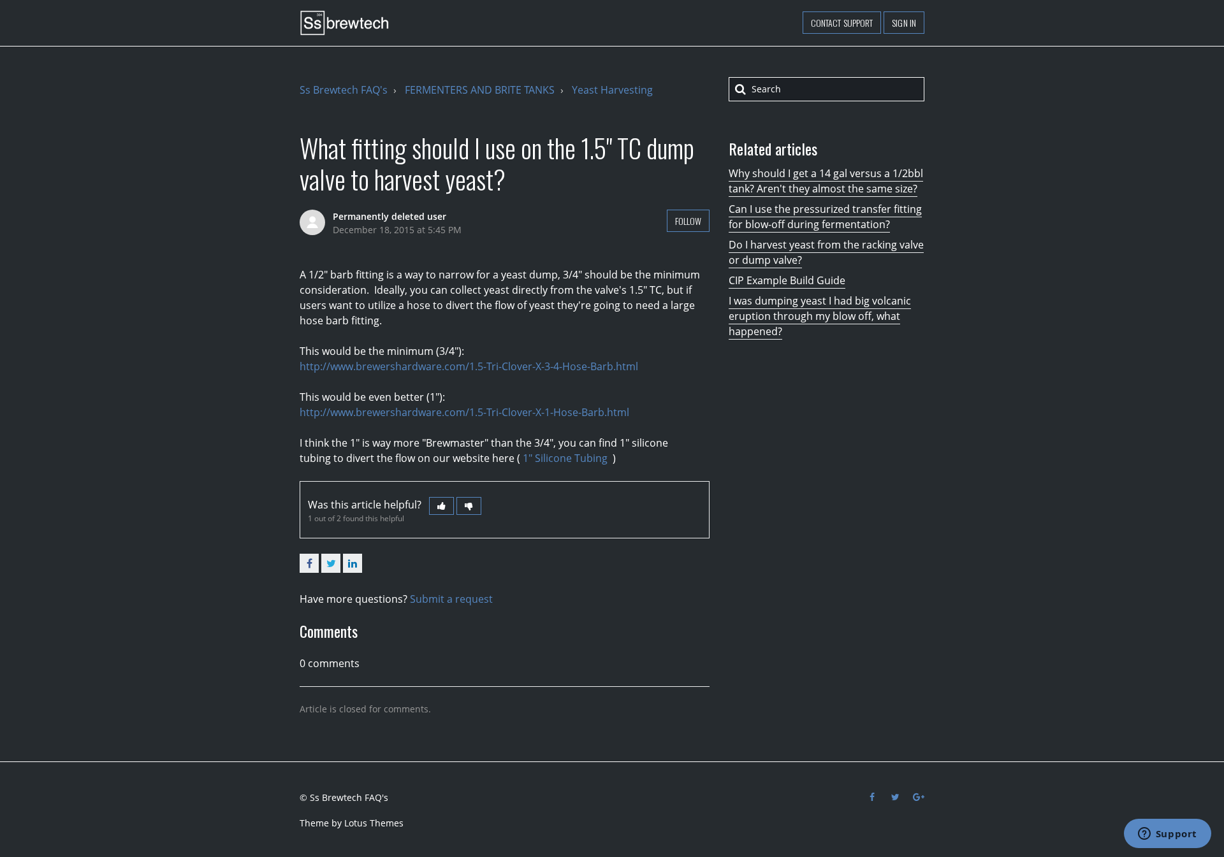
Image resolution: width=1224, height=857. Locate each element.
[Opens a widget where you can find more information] (1167, 835)
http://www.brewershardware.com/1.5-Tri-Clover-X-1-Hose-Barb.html (464, 412)
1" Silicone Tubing (566, 458)
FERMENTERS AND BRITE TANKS (480, 90)
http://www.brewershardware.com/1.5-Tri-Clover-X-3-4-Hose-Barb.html (469, 366)
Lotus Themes (374, 823)
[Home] (344, 23)
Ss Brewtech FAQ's (344, 90)
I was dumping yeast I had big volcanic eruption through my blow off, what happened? (820, 316)
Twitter (330, 563)
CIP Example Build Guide (787, 280)
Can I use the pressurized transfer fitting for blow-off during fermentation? (825, 216)
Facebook (309, 563)
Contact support (842, 22)
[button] (441, 506)
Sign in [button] (904, 22)
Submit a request (451, 599)
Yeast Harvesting (612, 90)
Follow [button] (688, 220)
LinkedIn (352, 563)
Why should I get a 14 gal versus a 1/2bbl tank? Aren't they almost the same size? (826, 181)
